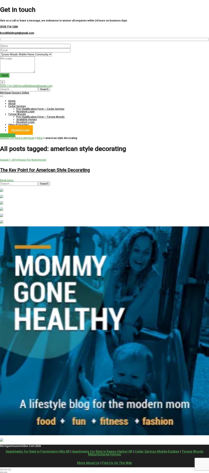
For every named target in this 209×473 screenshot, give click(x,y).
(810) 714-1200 (9, 26)
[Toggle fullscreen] (5, 469)
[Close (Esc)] (1, 469)
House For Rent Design (32, 159)
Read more (6, 180)
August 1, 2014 (9, 159)
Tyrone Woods (17, 114)
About (12, 103)
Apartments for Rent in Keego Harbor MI (102, 451)
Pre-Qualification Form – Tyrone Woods (40, 116)
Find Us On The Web (117, 463)
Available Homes (26, 119)
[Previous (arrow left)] (1, 472)
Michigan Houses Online (14, 92)
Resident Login (25, 111)
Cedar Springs (17, 106)
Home (12, 100)
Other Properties (18, 124)
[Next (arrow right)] (5, 472)
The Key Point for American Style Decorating (45, 170)
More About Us (88, 463)
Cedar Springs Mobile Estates (157, 451)
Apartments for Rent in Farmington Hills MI (38, 451)
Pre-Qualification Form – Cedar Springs (40, 108)
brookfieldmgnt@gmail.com (17, 32)
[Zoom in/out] (9, 469)
